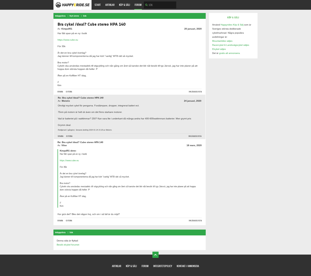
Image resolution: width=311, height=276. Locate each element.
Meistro (66, 101)
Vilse (64, 145)
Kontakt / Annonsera (188, 266)
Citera (69, 91)
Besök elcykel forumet (68, 244)
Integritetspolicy (162, 266)
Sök (84, 16)
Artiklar (110, 5)
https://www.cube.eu (68, 39)
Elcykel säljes (219, 49)
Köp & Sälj (124, 5)
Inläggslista (60, 16)
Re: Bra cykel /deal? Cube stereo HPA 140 (81, 97)
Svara (60, 91)
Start (98, 5)
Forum (138, 5)
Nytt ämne (74, 16)
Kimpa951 (66, 28)
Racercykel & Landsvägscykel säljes (230, 45)
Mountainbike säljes (222, 41)
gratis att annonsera (229, 53)
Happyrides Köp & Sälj (232, 24)
